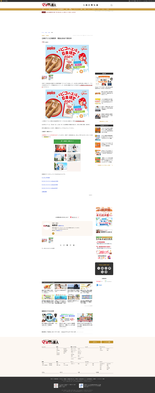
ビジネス (93, 9)
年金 (64, 363)
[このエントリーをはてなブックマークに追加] (74, 245)
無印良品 (72, 354)
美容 (78, 355)
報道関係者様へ (56, 378)
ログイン (95, 342)
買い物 (108, 348)
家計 (100, 367)
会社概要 (94, 378)
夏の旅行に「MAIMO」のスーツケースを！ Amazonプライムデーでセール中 (62, 332)
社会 (93, 365)
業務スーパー (73, 351)
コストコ (79, 350)
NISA (64, 353)
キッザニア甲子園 (46, 177)
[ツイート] (61, 245)
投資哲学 (58, 354)
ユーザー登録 (107, 342)
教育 (100, 369)
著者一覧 (52, 378)
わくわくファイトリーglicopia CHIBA (50, 181)
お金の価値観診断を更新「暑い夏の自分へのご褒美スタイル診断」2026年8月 (61, 12)
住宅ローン (73, 363)
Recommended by (87, 305)
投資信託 (58, 350)
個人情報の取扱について (82, 378)
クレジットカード (81, 357)
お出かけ (101, 350)
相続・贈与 (58, 365)
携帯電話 (79, 358)
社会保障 (108, 367)
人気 (49, 9)
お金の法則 (108, 363)
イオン (72, 353)
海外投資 (58, 353)
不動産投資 (65, 350)
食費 (72, 355)
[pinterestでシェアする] (70, 245)
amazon (72, 358)
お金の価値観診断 (60, 9)
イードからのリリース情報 (100, 378)
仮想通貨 (65, 351)
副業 (93, 363)
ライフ (98, 9)
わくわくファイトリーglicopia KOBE (50, 184)
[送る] (67, 245)
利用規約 (76, 378)
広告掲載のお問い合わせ (70, 378)
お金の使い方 (102, 363)
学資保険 (50, 365)
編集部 (55, 225)
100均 (79, 348)
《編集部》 (90, 195)
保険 (81, 9)
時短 (107, 369)
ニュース (53, 9)
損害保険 (50, 363)
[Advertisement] (67, 264)
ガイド (61, 372)
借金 (78, 363)
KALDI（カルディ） (74, 350)
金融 (107, 350)
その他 (107, 9)
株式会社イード (59, 230)
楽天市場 (79, 353)
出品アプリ (80, 351)
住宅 (100, 366)
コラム (103, 9)
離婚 (107, 365)
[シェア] (64, 245)
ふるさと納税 (66, 365)
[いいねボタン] (74, 217)
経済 (86, 365)
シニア (86, 346)
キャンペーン (76, 9)
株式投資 (65, 348)
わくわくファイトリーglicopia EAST (50, 188)
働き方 (101, 365)
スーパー (79, 354)
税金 (85, 9)
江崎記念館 (44, 191)
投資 (66, 9)
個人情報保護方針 (89, 378)
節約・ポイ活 (70, 9)
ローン (89, 9)
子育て (108, 366)
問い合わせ (61, 378)
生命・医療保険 (44, 365)
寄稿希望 (65, 378)
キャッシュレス (73, 357)
